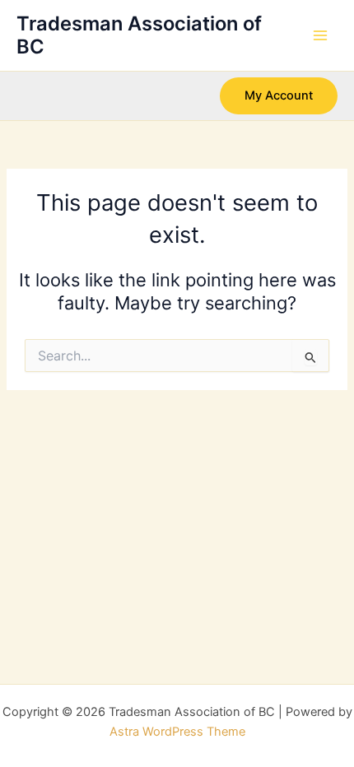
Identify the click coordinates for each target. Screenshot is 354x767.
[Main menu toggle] (320, 35)
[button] (279, 95)
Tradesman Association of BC (139, 35)
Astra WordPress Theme (177, 731)
